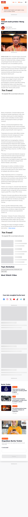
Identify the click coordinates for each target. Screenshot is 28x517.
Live (21, 2)
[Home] (3, 2)
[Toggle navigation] (25, 2)
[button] (2, 8)
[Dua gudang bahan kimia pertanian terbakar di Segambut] (6, 408)
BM (13, 2)
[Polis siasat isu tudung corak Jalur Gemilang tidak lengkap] (6, 389)
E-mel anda (5, 447)
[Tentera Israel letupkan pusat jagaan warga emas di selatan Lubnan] (6, 398)
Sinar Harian (12, 228)
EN (15, 2)
